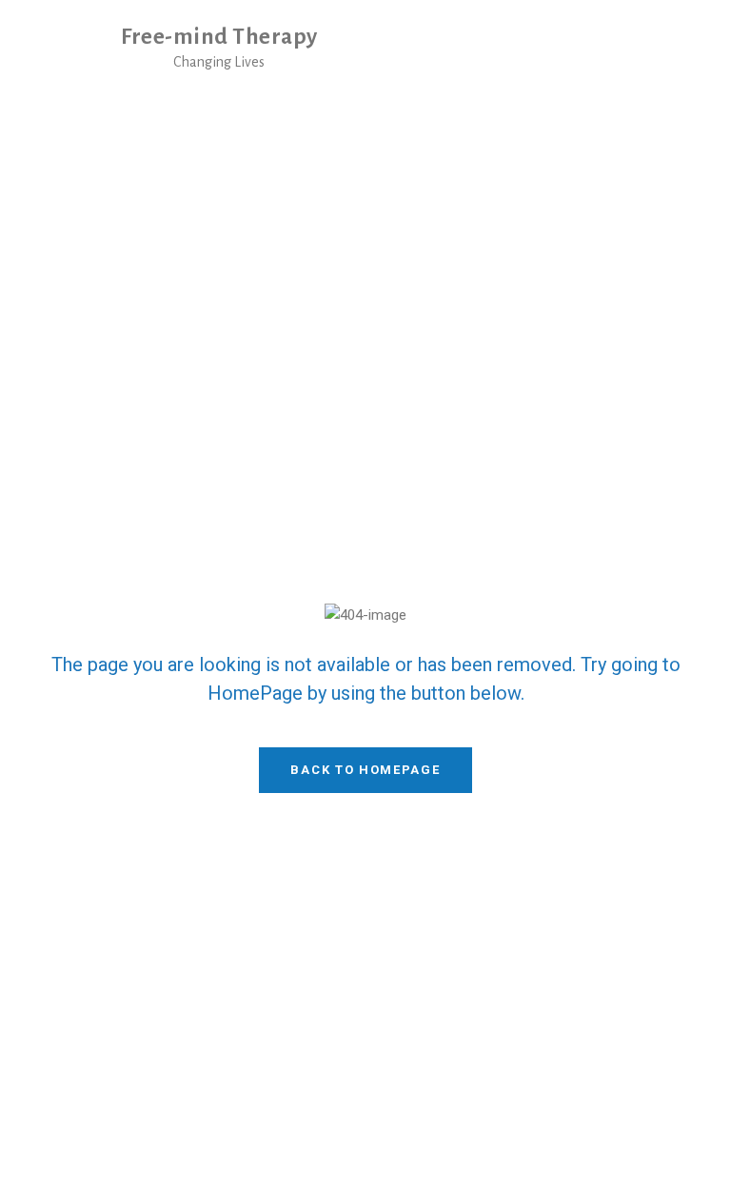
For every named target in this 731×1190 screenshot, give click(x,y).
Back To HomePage (365, 770)
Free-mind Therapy (219, 37)
